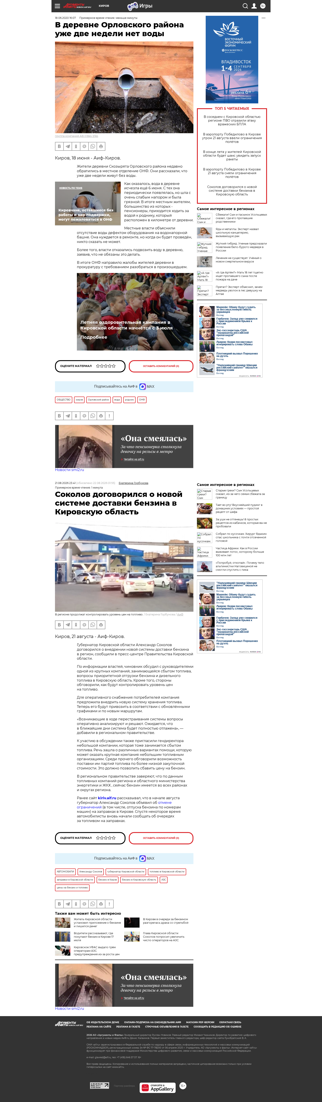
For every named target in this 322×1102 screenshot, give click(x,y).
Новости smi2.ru (69, 470)
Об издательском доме (103, 1022)
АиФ (180, 614)
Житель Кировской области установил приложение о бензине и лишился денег (97, 923)
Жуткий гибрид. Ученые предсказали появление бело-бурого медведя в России (241, 247)
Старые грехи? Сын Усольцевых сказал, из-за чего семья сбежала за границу (240, 494)
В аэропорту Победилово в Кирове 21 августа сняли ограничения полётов (232, 173)
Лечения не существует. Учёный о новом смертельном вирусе (239, 259)
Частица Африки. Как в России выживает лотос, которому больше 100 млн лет (240, 552)
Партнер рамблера (124, 1085)
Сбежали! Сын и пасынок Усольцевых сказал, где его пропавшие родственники (241, 218)
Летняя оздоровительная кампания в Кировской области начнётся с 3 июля (126, 325)
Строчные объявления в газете (167, 1026)
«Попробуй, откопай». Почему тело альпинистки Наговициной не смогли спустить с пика (240, 566)
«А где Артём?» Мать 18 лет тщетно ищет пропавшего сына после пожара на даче (239, 276)
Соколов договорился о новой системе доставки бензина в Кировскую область (232, 190)
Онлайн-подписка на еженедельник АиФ (152, 1022)
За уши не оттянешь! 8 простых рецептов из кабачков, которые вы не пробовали (241, 523)
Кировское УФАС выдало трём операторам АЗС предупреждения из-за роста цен (97, 951)
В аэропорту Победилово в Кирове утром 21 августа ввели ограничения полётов (232, 138)
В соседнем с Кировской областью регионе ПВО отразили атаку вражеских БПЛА (232, 120)
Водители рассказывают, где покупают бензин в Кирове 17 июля (94, 937)
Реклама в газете (128, 1026)
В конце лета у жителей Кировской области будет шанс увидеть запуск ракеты (232, 155)
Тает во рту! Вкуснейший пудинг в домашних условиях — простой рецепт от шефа (239, 508)
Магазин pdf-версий (200, 1022)
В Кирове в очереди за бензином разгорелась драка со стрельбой (165, 921)
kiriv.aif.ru (107, 798)
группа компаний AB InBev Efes (76, 136)
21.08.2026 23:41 (65, 483)
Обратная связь (230, 1022)
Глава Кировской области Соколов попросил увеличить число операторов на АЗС (163, 937)
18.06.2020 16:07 (65, 17)
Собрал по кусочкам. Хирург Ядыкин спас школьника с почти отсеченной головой (241, 537)
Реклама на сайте (99, 1026)
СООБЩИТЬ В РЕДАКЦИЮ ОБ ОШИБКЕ (217, 1026)
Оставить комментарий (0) (161, 366)
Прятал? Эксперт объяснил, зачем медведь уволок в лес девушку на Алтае (239, 290)
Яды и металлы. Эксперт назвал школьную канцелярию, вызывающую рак (237, 232)
